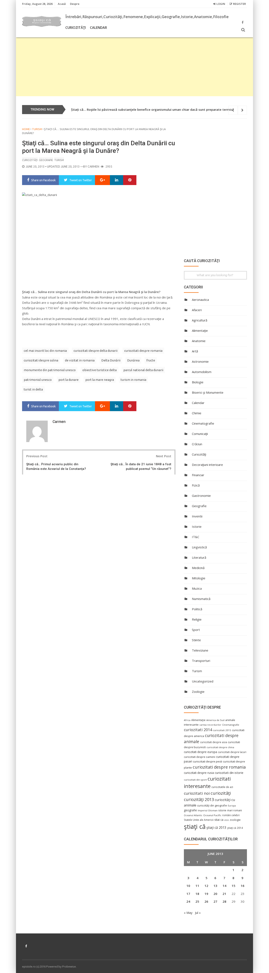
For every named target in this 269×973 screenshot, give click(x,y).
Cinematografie (203, 423)
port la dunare (68, 379)
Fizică (196, 485)
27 (215, 901)
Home (26, 129)
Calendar (98, 27)
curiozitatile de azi (222, 787)
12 (206, 886)
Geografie (46, 160)
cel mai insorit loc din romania (45, 350)
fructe (150, 360)
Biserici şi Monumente (207, 392)
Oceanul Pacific (212, 815)
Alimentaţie (200, 330)
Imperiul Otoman (208, 810)
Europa (232, 805)
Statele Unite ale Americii (199, 819)
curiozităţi (221, 793)
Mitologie (198, 578)
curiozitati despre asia (213, 742)
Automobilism (201, 372)
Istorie (197, 526)
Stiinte (196, 640)
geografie (190, 810)
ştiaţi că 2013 (216, 827)
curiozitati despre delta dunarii (95, 350)
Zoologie (198, 691)
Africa (187, 720)
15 (233, 886)
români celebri (231, 815)
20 (215, 894)
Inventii (197, 516)
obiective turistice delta (99, 370)
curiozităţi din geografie (212, 805)
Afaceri (197, 310)
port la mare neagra (99, 379)
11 (197, 886)
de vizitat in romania (80, 360)
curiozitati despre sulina (41, 360)
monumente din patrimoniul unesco (50, 370)
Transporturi (201, 660)
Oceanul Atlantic (193, 815)
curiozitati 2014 (198, 729)
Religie (197, 619)
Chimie (196, 413)
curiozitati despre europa (200, 752)
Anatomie (199, 341)
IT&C (195, 537)
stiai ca (218, 820)
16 (242, 886)
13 (215, 886)
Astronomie (200, 361)
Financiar (198, 475)
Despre (74, 4)
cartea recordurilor (210, 724)
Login (220, 4)
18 (197, 894)
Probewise (69, 966)
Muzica (197, 588)
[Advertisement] (134, 66)
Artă (195, 351)
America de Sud (215, 720)
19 (206, 894)
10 (188, 886)
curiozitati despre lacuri (232, 752)
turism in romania (133, 379)
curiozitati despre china (220, 747)
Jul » (198, 912)
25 (197, 901)
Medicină (198, 568)
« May (188, 912)
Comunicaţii (200, 434)
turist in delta (33, 389)
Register (239, 4)
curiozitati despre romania (143, 350)
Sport (196, 630)
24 (188, 901)
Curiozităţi (75, 27)
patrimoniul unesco (38, 379)
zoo (226, 819)
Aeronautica (200, 299)
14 (224, 886)
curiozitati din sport (195, 779)
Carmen (93, 166)
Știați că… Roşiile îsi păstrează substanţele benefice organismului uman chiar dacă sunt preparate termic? (152, 109)
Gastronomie (201, 495)
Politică (197, 609)
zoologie (235, 820)
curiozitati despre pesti (207, 761)
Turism (37, 129)
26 (206, 901)
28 (224, 901)
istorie (222, 810)
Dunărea (133, 360)
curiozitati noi (197, 793)
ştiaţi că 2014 (235, 827)
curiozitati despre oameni (199, 757)
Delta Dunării (110, 360)
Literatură (199, 557)
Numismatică (201, 599)
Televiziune (200, 650)
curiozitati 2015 (222, 730)
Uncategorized (202, 681)
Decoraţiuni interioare (207, 465)
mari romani (234, 810)
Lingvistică (199, 547)
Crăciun (197, 444)
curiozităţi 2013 (199, 799)
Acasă (62, 4)
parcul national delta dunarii (143, 370)
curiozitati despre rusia (199, 773)
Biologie (197, 382)
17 (188, 894)
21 (224, 894)
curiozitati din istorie (229, 772)
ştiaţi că (195, 826)
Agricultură (199, 320)
